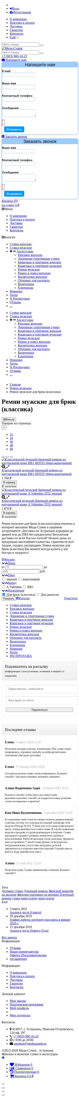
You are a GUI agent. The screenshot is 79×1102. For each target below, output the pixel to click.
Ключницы (25, 287)
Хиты (14, 295)
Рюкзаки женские (30, 255)
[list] (7, 456)
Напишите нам (15, 60)
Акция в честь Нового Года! (29, 930)
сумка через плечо (24, 898)
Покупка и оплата (22, 22)
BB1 (30, 587)
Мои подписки (20, 1015)
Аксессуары (25, 251)
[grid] (3, 456)
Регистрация (22, 12)
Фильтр (9, 419)
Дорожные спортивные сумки (39, 258)
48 (11, 445)
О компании (18, 19)
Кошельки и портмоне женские (39, 262)
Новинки (16, 291)
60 (11, 449)
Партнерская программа (26, 1004)
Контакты (16, 33)
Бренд (12, 583)
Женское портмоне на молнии (38, 894)
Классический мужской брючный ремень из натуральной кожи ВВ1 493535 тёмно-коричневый (37, 472)
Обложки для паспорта (34, 280)
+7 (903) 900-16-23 (14, 56)
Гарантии (16, 30)
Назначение (16, 590)
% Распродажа (20, 298)
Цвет (11, 575)
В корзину (9, 482)
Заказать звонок (15, 136)
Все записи (9, 937)
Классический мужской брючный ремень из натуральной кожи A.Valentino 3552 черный (32, 502)
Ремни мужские (29, 269)
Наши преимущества (24, 951)
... (11, 306)
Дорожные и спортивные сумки (32, 616)
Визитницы (26, 284)
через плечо (46, 898)
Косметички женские (32, 276)
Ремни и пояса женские (34, 273)
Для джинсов (49, 594)
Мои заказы (18, 1001)
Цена (11, 563)
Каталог (24, 598)
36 (11, 441)
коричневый (31, 579)
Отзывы (15, 302)
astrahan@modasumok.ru (30, 1043)
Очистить (70, 598)
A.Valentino (14, 587)
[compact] (11, 456)
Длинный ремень (36, 891)
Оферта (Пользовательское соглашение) (28, 957)
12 (11, 434)
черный (11, 579)
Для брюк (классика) (21, 594)
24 (11, 438)
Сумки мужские (21, 247)
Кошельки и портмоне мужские (40, 266)
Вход (16, 8)
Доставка (16, 26)
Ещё (13, 37)
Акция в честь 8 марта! (26, 912)
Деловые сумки (12, 891)
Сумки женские (21, 244)
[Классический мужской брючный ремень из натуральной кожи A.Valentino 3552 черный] (39, 491)
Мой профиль (19, 1008)
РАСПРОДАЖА (21, 656)
